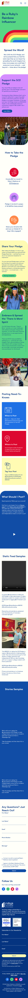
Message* (5, 846)
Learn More (7, 111)
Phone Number (6, 837)
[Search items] (21, 3)
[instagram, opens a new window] (12, 889)
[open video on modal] (14, 534)
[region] (14, 97)
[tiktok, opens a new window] (17, 889)
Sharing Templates (9, 275)
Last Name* (5, 821)
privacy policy (14, 963)
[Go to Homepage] (5, 3)
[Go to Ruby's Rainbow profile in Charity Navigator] (6, 922)
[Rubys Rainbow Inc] (17, 922)
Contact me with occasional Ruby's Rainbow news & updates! (13, 859)
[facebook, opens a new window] (3, 889)
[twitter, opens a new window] (8, 889)
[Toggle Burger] (25, 3)
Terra (20, 985)
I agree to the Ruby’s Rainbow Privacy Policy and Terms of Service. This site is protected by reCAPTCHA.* (14, 865)
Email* (3, 829)
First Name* (5, 813)
